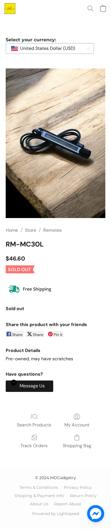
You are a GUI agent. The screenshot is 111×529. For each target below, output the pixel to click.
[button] (10, 8)
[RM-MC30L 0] (55, 143)
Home (12, 230)
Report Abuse (67, 503)
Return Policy (83, 495)
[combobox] (50, 48)
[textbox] (46, 48)
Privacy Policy (78, 487)
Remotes (52, 230)
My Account (76, 425)
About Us (39, 503)
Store (30, 230)
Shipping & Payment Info (39, 495)
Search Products (34, 425)
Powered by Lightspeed (55, 513)
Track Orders (34, 446)
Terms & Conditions (38, 487)
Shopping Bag (77, 446)
